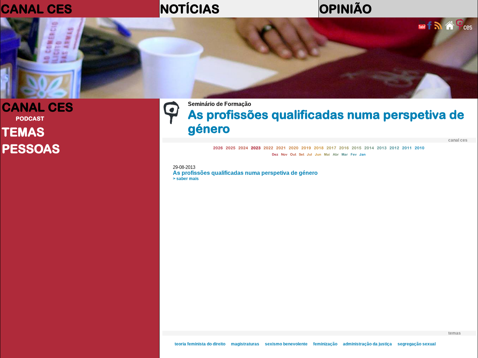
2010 (419, 147)
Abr (336, 154)
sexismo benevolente (286, 344)
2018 (319, 147)
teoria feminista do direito (200, 344)
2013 (382, 147)
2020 (293, 147)
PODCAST (30, 118)
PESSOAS (31, 149)
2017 (331, 147)
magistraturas (245, 344)
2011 (407, 147)
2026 (218, 147)
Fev (354, 154)
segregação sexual (417, 344)
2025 (231, 147)
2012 (394, 147)
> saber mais (186, 178)
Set (301, 154)
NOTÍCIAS (189, 9)
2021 (281, 147)
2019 (306, 147)
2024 (243, 147)
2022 (268, 147)
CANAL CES (36, 9)
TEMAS (23, 132)
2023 (256, 147)
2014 (369, 147)
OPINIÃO (345, 9)
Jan (362, 154)
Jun (318, 154)
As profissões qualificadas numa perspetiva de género (245, 173)
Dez (275, 154)
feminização (325, 344)
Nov (284, 154)
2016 (344, 147)
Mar (345, 154)
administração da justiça (367, 344)
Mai (327, 154)
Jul (309, 154)
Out (293, 154)
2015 (356, 147)
